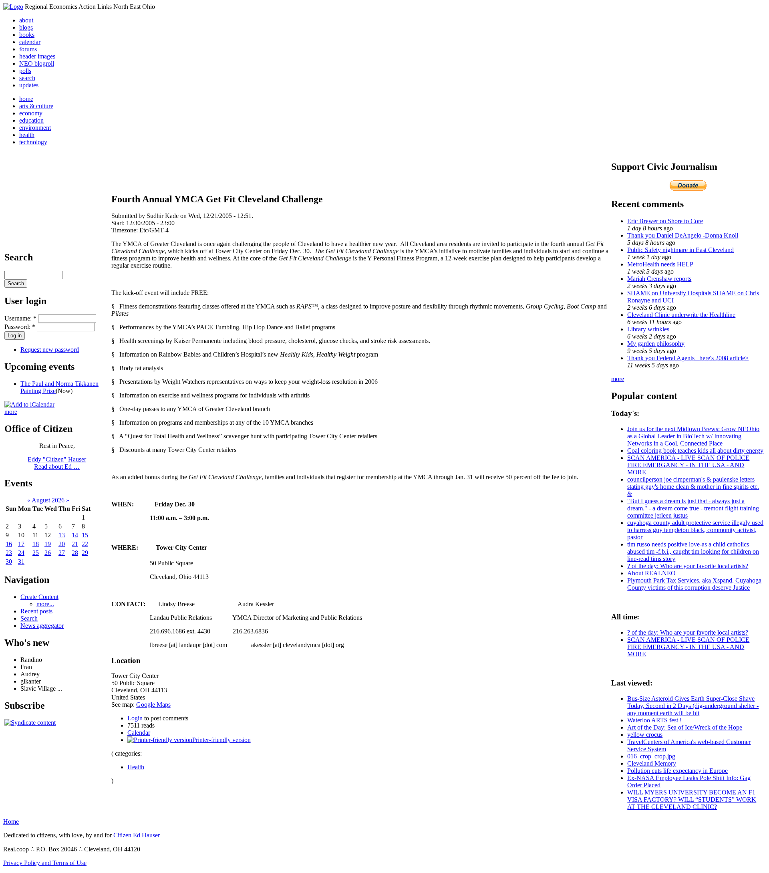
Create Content (39, 596)
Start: (118, 223)
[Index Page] (13, 6)
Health (135, 767)
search (27, 78)
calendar (29, 41)
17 (21, 543)
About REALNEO (651, 573)
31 (21, 561)
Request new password (49, 349)
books (26, 34)
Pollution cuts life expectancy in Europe (677, 770)
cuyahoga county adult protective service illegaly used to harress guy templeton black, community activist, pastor (695, 529)
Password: (19, 326)
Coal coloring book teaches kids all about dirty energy (695, 450)
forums (28, 49)
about (26, 20)
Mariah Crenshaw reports (659, 278)
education (31, 120)
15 (85, 535)
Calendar (138, 732)
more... (45, 604)
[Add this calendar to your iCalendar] (29, 404)
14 (75, 535)
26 (47, 552)
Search (29, 618)
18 (35, 543)
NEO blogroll (36, 63)
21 (75, 543)
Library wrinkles (648, 329)
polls (25, 70)
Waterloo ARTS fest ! (654, 720)
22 (85, 543)
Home (11, 821)
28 (75, 552)
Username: (20, 318)
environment (35, 127)
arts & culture (36, 106)
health (26, 134)
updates (28, 85)
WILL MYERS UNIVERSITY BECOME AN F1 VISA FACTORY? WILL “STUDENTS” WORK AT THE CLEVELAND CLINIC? (691, 799)
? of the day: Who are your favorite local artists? (687, 566)
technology (33, 142)
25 (35, 552)
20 (61, 543)
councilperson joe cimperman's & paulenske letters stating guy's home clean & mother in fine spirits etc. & (693, 486)
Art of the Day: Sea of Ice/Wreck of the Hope (684, 727)
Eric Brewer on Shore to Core (665, 221)
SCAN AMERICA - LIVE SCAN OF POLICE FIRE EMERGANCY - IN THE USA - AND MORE (688, 465)
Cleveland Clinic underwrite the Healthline (681, 314)
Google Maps (153, 704)
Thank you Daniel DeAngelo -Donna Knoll (682, 235)
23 (9, 552)
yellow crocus (644, 734)
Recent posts (36, 611)
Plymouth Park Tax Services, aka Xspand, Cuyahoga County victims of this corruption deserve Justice (694, 584)
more (10, 411)
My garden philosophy (655, 343)
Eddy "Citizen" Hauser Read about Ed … (57, 463)
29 (85, 552)
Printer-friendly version (221, 739)
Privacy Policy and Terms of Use (45, 862)
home (26, 98)
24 (21, 552)
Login (135, 718)
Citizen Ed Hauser (136, 835)
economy (30, 113)
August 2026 (48, 500)
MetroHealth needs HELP (660, 264)
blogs (26, 27)
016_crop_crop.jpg (651, 756)
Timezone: (125, 230)
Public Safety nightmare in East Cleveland (680, 249)
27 (61, 552)
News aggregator (42, 625)
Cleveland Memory (651, 763)
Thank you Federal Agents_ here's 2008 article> (688, 358)
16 (9, 543)
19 (47, 543)
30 (9, 561)
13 (61, 535)
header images (37, 56)
